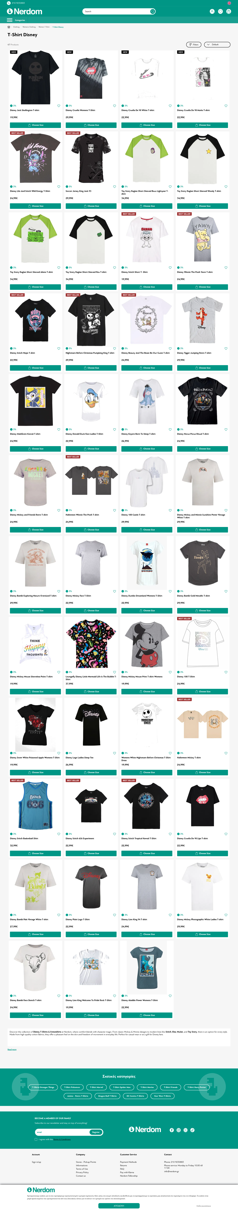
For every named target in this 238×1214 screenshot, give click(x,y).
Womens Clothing (29, 27)
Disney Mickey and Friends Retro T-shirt (29, 514)
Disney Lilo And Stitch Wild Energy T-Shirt (30, 191)
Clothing (16, 27)
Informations (81, 1165)
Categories (19, 20)
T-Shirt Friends (170, 1087)
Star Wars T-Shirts (162, 1096)
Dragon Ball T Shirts (107, 1096)
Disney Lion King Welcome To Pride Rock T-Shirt (89, 1000)
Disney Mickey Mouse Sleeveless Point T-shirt (31, 676)
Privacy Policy (82, 1172)
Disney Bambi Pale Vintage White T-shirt (29, 919)
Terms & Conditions (62, 1139)
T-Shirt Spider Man (121, 1087)
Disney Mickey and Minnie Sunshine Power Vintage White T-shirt (201, 516)
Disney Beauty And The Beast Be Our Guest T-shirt (145, 353)
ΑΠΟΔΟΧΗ (119, 1205)
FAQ (122, 1169)
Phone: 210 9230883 (174, 1162)
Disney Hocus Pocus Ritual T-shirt (193, 434)
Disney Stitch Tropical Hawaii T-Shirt (138, 838)
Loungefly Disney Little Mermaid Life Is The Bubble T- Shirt (91, 678)
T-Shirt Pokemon (72, 1087)
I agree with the (55, 1139)
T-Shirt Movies (147, 1087)
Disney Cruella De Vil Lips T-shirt (192, 838)
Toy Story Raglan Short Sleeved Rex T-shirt (86, 272)
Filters (195, 44)
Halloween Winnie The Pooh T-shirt (82, 514)
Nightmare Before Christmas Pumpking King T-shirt (90, 353)
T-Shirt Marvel (96, 1087)
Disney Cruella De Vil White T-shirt (137, 110)
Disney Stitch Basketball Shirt (24, 838)
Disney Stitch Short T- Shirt (134, 272)
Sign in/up (36, 1162)
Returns (123, 1165)
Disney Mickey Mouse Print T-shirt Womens (141, 676)
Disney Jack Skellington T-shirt (24, 110)
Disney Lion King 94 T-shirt (134, 919)
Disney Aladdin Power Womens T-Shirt (139, 1000)
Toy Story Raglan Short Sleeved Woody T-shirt (199, 191)
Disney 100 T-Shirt (186, 676)
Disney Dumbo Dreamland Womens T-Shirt (141, 595)
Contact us (81, 1176)
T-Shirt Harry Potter (197, 1087)
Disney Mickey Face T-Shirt (78, 595)
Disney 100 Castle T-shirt (133, 514)
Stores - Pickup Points (86, 1162)
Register (96, 1132)
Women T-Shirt (44, 27)
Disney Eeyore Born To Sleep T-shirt (138, 434)
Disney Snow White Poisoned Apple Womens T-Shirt (35, 757)
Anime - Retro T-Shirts (77, 1096)
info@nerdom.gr (171, 1171)
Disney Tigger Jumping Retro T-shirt (194, 353)
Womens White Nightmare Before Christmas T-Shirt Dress (146, 759)
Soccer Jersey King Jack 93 (78, 191)
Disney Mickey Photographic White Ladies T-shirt (200, 919)
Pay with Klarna (127, 1172)
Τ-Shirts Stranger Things (43, 1087)
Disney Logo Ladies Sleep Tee (79, 757)
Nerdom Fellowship (129, 1176)
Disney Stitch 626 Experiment (80, 838)
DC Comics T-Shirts (135, 1096)
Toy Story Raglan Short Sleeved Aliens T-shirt (31, 272)
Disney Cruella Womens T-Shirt (80, 110)
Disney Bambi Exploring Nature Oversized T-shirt (33, 595)
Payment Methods (128, 1162)
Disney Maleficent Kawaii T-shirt (25, 434)
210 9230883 (18, 3)
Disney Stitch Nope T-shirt (22, 353)
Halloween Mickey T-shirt (189, 757)
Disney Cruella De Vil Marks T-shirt (193, 110)
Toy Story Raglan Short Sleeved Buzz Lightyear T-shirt (144, 192)
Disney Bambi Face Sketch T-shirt (25, 1000)
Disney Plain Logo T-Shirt (78, 919)
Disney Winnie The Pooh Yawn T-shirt (195, 272)
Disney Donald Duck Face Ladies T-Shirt (84, 434)
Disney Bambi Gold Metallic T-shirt (193, 595)
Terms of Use (82, 1169)
